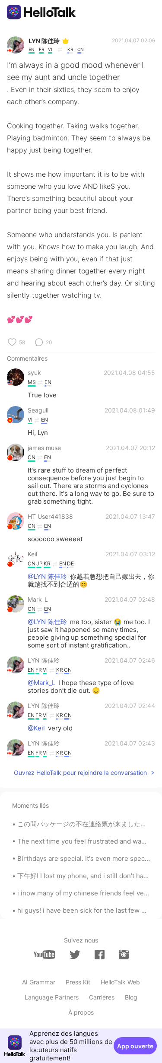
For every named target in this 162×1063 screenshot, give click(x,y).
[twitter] (75, 954)
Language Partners (52, 997)
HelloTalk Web (120, 982)
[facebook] (100, 954)
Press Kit (78, 982)
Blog (131, 997)
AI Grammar (38, 982)
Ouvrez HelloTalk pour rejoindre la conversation (80, 772)
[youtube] (44, 954)
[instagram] (124, 954)
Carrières (101, 997)
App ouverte (135, 1046)
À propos (81, 1012)
